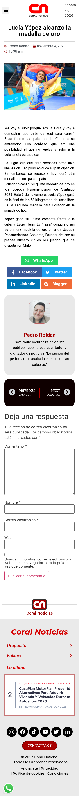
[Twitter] (56, 732)
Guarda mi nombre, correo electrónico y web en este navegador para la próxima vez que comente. (37, 562)
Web (8, 537)
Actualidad (26, 683)
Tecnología (63, 683)
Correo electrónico (21, 520)
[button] (5, 10)
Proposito (17, 645)
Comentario (15, 446)
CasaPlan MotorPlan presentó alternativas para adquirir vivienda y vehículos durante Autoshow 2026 (44, 694)
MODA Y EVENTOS (44, 683)
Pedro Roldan (33, 707)
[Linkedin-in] (68, 732)
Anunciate (29, 768)
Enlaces (14, 655)
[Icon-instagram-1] (12, 732)
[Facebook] (23, 732)
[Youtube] (45, 732)
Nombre (12, 502)
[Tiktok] (34, 732)
